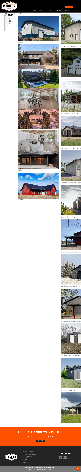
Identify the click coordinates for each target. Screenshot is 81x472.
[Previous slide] (6, 18)
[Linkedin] (64, 457)
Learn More (20, 42)
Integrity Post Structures (28, 451)
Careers (24, 462)
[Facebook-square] (60, 457)
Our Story (24, 459)
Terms (45, 467)
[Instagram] (67, 457)
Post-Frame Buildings (36, 10)
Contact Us (75, 10)
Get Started (10, 23)
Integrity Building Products (29, 454)
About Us (67, 10)
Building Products (48, 10)
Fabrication (58, 10)
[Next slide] (6, 23)
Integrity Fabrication (27, 457)
